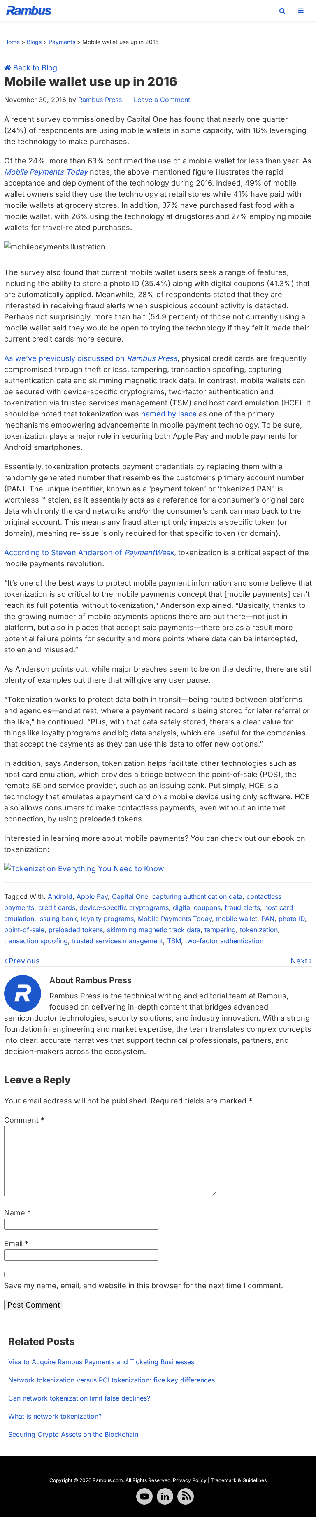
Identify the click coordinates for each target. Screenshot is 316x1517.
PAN (267, 918)
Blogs (34, 41)
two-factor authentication (224, 941)
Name (17, 1212)
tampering (220, 930)
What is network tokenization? (55, 1416)
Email (16, 1243)
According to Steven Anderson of (89, 552)
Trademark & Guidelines (239, 1480)
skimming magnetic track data (153, 930)
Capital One (130, 896)
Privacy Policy (190, 1480)
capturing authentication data (197, 896)
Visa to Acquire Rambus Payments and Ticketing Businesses (101, 1362)
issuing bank (57, 918)
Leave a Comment (162, 99)
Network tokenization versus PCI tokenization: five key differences (111, 1380)
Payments (62, 41)
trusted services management (117, 941)
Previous (23, 960)
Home (12, 41)
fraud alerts (242, 907)
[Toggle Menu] (301, 11)
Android (60, 896)
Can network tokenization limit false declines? (79, 1398)
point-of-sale (24, 930)
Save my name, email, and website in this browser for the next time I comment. (143, 1285)
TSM (174, 941)
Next (299, 960)
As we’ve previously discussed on (90, 358)
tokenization (259, 930)
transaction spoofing (36, 941)
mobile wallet (236, 918)
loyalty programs (107, 918)
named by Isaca (169, 413)
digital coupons (197, 907)
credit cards (56, 907)
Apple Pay (92, 896)
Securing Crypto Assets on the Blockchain (73, 1434)
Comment (24, 1120)
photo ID (292, 918)
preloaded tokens (76, 930)
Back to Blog (34, 67)
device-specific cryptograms (124, 907)
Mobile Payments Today (175, 918)
